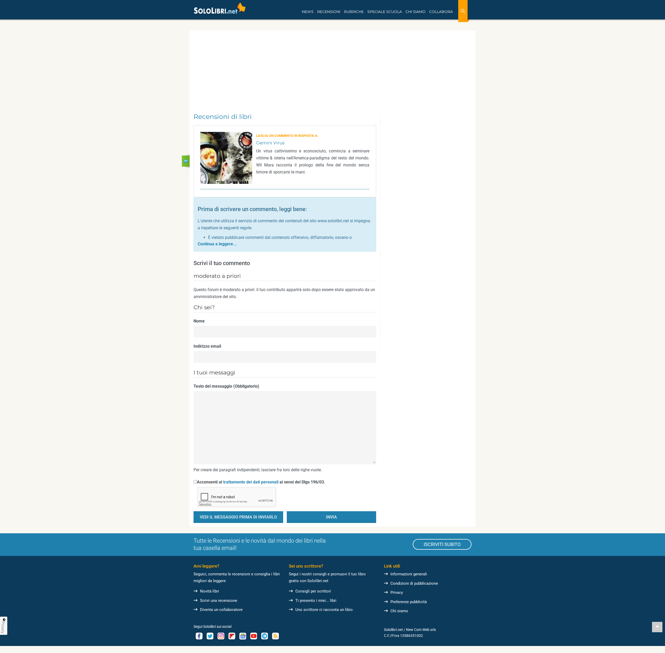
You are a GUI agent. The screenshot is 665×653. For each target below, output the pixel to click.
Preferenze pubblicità (408, 602)
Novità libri (209, 591)
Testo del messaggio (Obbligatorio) (226, 386)
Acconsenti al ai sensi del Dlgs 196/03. (261, 482)
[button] (217, 243)
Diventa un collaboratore (221, 609)
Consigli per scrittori (313, 591)
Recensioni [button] (328, 11)
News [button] (308, 11)
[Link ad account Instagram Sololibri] (220, 635)
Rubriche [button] (354, 11)
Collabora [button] (441, 11)
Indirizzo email (207, 346)
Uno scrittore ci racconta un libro (324, 609)
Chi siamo (399, 611)
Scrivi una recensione (218, 600)
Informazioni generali (408, 574)
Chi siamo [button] (415, 11)
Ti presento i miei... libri (315, 600)
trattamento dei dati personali (250, 482)
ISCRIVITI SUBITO (442, 544)
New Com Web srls (421, 630)
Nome (199, 321)
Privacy (396, 592)
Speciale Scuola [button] (384, 11)
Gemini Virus (270, 142)
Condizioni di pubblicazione (414, 583)
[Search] (463, 11)
